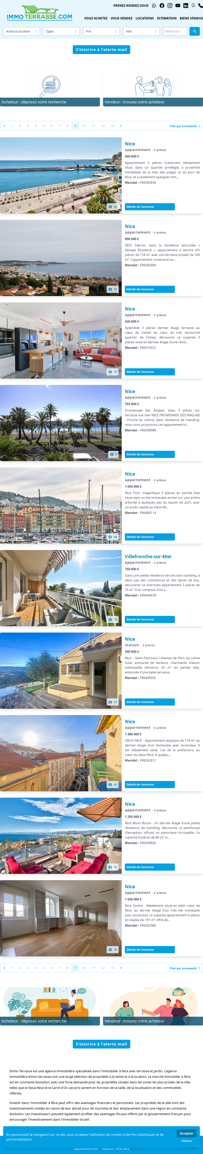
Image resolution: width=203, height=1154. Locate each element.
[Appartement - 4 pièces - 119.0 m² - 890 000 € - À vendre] (61, 258)
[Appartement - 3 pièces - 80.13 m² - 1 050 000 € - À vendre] (61, 505)
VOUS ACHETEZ (95, 18)
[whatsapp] (154, 5)
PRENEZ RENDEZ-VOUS (130, 5)
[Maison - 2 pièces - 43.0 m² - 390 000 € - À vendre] (61, 671)
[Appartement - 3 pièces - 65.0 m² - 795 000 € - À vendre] (61, 423)
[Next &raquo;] (120, 125)
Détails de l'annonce (140, 207)
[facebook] (162, 5)
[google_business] (193, 5)
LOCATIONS (145, 18)
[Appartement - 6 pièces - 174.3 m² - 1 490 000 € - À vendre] (61, 753)
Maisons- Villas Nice (116, 1149)
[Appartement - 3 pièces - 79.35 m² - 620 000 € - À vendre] (61, 340)
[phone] (200, 5)
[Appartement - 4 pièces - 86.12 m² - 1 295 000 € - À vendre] (61, 836)
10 (84, 126)
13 (112, 126)
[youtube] (177, 5)
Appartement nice (86, 1149)
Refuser (187, 1141)
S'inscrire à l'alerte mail (101, 49)
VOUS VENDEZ (121, 18)
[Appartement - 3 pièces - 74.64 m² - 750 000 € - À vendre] (61, 588)
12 (103, 126)
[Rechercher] (195, 31)
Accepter (186, 1133)
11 (93, 126)
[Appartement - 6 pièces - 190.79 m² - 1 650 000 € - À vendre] (61, 918)
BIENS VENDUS (191, 18)
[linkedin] (185, 5)
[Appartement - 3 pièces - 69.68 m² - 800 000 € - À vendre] (61, 175)
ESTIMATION (167, 18)
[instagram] (170, 5)
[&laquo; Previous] (4, 125)
